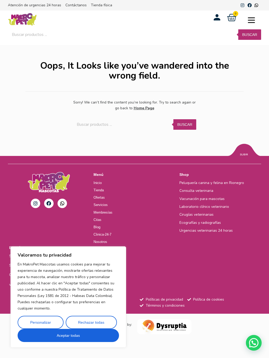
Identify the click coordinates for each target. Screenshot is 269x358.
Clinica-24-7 (102, 234)
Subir (244, 154)
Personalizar (40, 322)
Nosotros (100, 242)
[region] (68, 297)
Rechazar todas (91, 322)
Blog (97, 227)
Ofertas (99, 197)
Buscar (249, 34)
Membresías (103, 212)
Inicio (98, 183)
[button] (251, 21)
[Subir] (244, 151)
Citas (97, 220)
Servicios (101, 205)
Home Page (144, 108)
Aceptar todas (68, 335)
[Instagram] (242, 5)
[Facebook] (249, 5)
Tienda (99, 190)
